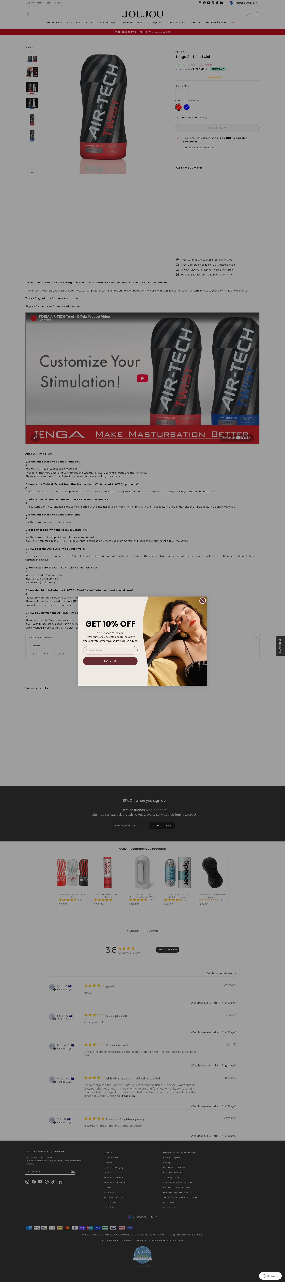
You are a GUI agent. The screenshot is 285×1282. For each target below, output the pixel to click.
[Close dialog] (203, 601)
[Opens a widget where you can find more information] (270, 1276)
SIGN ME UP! (110, 661)
